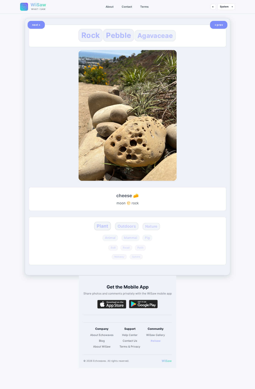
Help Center (130, 335)
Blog (102, 340)
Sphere (136, 256)
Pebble (118, 35)
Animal (110, 238)
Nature (151, 226)
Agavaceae (155, 35)
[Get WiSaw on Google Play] (143, 304)
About (109, 6)
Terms (144, 6)
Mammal (130, 238)
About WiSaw (102, 346)
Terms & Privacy (129, 346)
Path (140, 247)
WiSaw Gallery (155, 335)
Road (126, 247)
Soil (113, 247)
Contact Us (130, 340)
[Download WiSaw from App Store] (111, 304)
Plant (102, 226)
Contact (127, 6)
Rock (90, 35)
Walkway (119, 256)
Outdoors (126, 226)
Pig (147, 238)
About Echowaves (101, 335)
